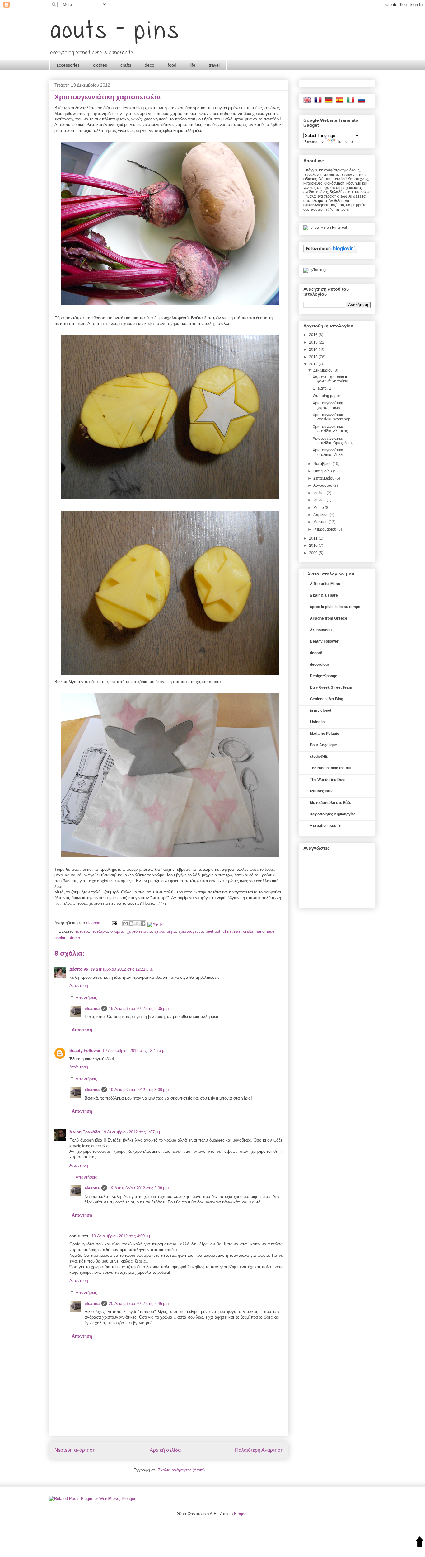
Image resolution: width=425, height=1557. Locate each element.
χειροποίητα (165, 931)
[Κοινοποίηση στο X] (137, 923)
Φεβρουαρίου (325, 529)
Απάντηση (78, 985)
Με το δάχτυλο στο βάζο (330, 802)
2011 (314, 538)
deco (149, 65)
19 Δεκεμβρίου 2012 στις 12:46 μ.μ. (134, 1050)
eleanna (93, 923)
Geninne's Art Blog (326, 699)
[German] (330, 101)
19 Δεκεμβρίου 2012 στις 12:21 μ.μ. (121, 969)
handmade (265, 931)
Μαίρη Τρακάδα (84, 1132)
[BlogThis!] (131, 923)
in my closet (320, 710)
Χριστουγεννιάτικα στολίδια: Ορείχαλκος (333, 440)
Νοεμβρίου (323, 464)
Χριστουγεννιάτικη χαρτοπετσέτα (328, 405)
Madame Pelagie (324, 733)
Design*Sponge (323, 676)
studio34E (319, 756)
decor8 (316, 653)
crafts (125, 65)
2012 (314, 364)
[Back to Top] (419, 1542)
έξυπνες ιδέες (321, 791)
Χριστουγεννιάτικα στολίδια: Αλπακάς (330, 428)
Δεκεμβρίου (323, 370)
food (172, 65)
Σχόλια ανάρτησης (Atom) (181, 1470)
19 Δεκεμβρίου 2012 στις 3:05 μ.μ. (139, 1008)
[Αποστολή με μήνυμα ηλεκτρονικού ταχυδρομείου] (125, 923)
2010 (314, 545)
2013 (314, 357)
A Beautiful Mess (325, 584)
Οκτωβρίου (323, 471)
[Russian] (363, 101)
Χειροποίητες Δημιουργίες (332, 814)
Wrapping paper (326, 396)
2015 (314, 342)
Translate (345, 141)
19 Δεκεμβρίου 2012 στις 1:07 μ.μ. (132, 1132)
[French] (319, 101)
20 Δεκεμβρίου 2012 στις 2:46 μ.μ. (139, 1303)
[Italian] (352, 101)
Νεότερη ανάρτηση (75, 1450)
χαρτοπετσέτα (139, 931)
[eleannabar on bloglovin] (330, 252)
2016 (314, 335)
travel (214, 65)
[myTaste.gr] (315, 270)
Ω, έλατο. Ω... (323, 388)
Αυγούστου (323, 485)
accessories (68, 65)
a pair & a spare (324, 595)
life (192, 65)
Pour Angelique (323, 745)
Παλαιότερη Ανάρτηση (259, 1450)
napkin (60, 938)
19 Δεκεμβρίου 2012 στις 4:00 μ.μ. (121, 1236)
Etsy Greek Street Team (331, 687)
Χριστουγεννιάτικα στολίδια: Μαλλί (328, 452)
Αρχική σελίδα (165, 1450)
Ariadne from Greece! (329, 618)
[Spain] (341, 101)
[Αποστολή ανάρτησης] (114, 923)
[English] (308, 101)
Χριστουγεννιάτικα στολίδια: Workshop (331, 417)
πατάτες (81, 931)
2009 (314, 553)
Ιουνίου (320, 500)
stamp (74, 938)
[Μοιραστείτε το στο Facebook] (143, 923)
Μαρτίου (321, 522)
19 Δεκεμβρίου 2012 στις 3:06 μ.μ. (139, 1089)
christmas (232, 931)
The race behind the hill (330, 768)
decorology (320, 664)
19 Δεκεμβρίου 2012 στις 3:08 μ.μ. (139, 1188)
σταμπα (117, 931)
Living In (317, 722)
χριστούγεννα (191, 931)
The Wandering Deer (328, 779)
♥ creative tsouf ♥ (325, 825)
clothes (100, 65)
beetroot (213, 931)
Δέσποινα (78, 969)
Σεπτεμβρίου (324, 478)
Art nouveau (321, 630)
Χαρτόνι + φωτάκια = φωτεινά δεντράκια (330, 379)
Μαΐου (319, 507)
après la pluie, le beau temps (335, 607)
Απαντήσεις (86, 997)
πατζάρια (99, 931)
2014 (314, 349)
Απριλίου (321, 515)
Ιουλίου (320, 493)
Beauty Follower (84, 1050)
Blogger (240, 1514)
